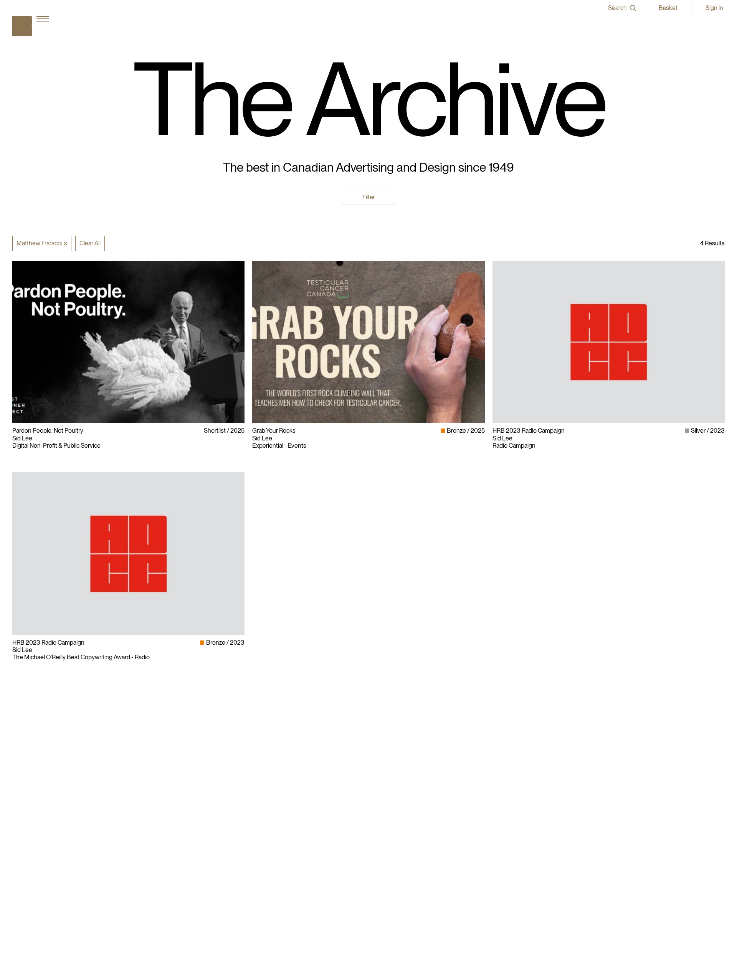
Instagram (505, 774)
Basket (668, 8)
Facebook (505, 789)
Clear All (90, 243)
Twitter (501, 797)
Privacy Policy (390, 782)
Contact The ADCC (397, 789)
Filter (368, 196)
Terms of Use (389, 797)
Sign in (714, 8)
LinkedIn (504, 782)
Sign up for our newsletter (526, 811)
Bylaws (382, 774)
